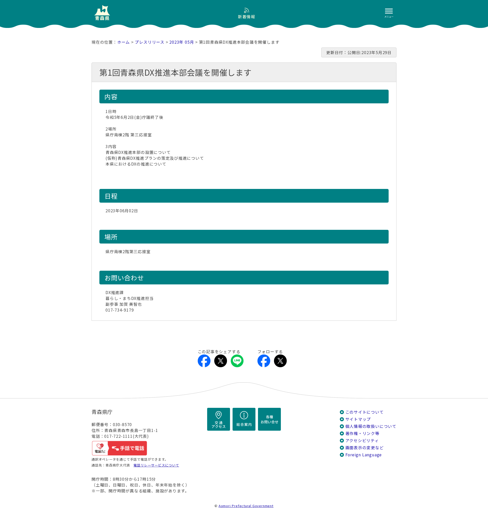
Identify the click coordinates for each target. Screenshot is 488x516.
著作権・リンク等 (362, 433)
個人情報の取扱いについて (370, 426)
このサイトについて (364, 412)
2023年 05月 (181, 42)
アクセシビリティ (362, 440)
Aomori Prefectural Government (246, 505)
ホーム (123, 42)
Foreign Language (363, 455)
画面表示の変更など (364, 447)
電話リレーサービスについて (156, 465)
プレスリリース (149, 42)
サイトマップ (358, 419)
